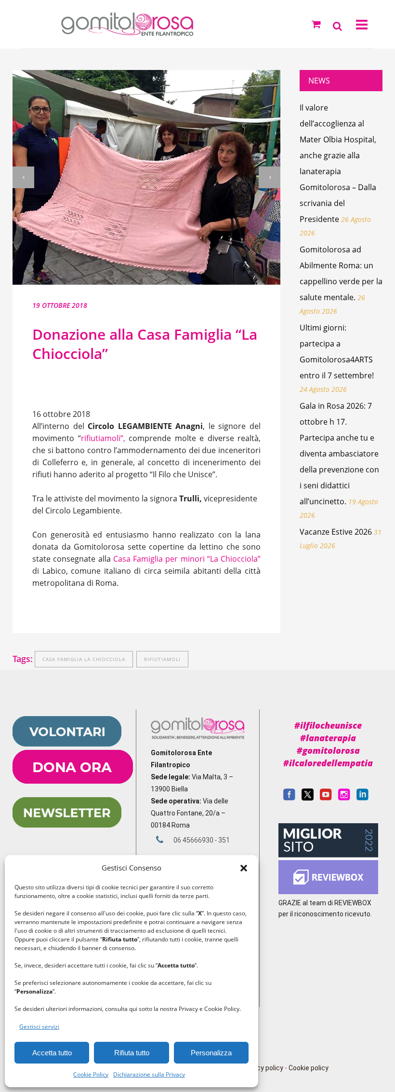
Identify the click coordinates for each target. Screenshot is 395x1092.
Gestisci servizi (39, 1027)
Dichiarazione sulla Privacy (149, 1074)
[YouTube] (326, 798)
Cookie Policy (90, 1074)
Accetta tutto (52, 1053)
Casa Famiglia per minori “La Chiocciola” (187, 558)
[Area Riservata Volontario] (67, 744)
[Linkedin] (362, 798)
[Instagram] (344, 798)
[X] (308, 798)
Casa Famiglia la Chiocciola (83, 659)
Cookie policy (309, 1068)
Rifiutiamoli (162, 659)
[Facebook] (289, 798)
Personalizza (211, 1053)
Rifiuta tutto (131, 1053)
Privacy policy (262, 1068)
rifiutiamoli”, (103, 438)
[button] (244, 868)
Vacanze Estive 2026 (336, 531)
